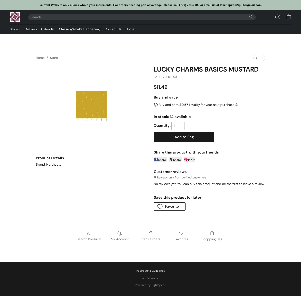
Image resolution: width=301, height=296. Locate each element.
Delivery (31, 29)
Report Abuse (150, 278)
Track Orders (150, 239)
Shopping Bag (212, 239)
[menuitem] (256, 58)
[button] (15, 17)
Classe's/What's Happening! (80, 29)
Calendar (48, 29)
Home (130, 29)
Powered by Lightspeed (150, 285)
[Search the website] (251, 17)
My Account (120, 239)
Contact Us (113, 29)
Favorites (181, 239)
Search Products (89, 239)
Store (14, 29)
